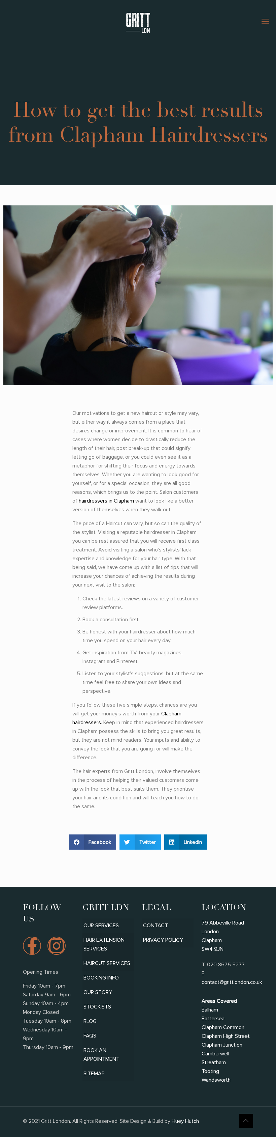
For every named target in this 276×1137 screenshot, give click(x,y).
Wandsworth (216, 1080)
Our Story (97, 992)
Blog (90, 1021)
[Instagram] (56, 946)
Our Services (101, 925)
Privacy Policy (163, 940)
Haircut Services (106, 963)
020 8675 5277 (226, 964)
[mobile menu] (265, 22)
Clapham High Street (226, 1036)
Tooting (210, 1071)
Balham (210, 1009)
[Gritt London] (138, 22)
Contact (155, 925)
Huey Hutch (184, 1121)
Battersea (213, 1018)
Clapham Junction (222, 1045)
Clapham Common (223, 1027)
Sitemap (94, 1073)
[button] (92, 842)
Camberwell (215, 1053)
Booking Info (101, 977)
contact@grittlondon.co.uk (232, 982)
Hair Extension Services (104, 944)
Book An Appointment (101, 1054)
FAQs (89, 1035)
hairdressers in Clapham (106, 501)
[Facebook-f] (32, 946)
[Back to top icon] (246, 1121)
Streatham (214, 1062)
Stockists (97, 1006)
